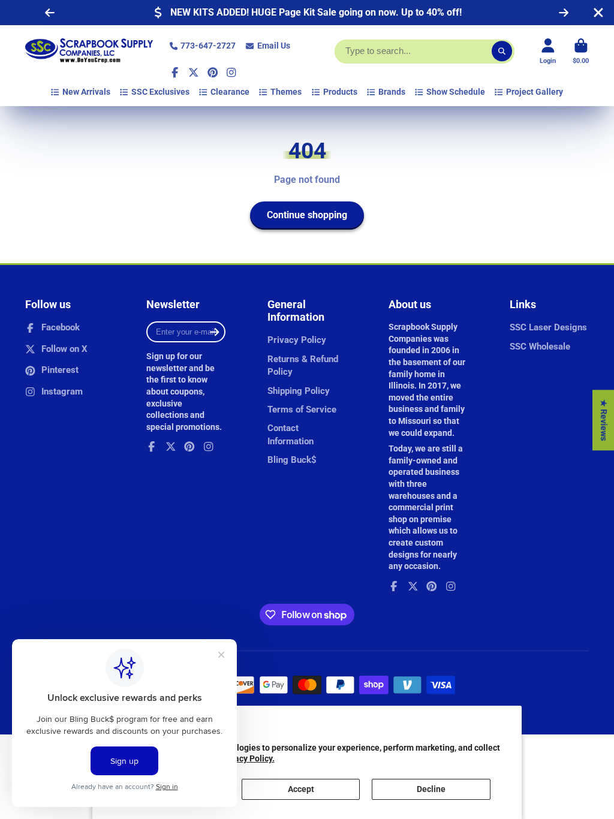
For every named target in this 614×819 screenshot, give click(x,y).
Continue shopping (307, 215)
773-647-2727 (208, 45)
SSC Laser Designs (548, 327)
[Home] (89, 51)
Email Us (273, 45)
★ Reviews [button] (604, 420)
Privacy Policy (296, 340)
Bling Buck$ (292, 459)
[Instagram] (231, 72)
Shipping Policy (298, 391)
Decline (431, 789)
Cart (581, 51)
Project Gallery (534, 92)
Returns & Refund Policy (302, 366)
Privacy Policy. (247, 758)
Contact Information (290, 435)
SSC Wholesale (540, 346)
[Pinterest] (212, 72)
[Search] (502, 51)
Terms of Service (301, 409)
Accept (301, 789)
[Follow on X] (193, 72)
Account (548, 51)
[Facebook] (175, 72)
